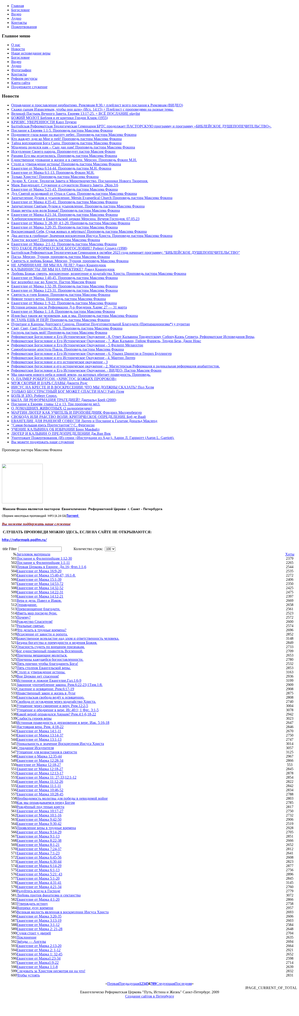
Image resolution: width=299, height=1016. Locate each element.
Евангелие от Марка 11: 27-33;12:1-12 (46, 777)
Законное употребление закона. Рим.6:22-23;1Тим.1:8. (60, 685)
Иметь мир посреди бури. (37, 613)
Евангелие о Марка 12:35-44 (39, 756)
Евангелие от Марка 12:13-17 (40, 773)
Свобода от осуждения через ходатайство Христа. (56, 702)
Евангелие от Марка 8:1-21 (38, 845)
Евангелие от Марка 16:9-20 (39, 571)
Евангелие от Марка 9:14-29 (39, 832)
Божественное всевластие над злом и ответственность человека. (68, 638)
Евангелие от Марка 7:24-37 (39, 849)
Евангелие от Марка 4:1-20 (38, 899)
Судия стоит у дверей (34, 933)
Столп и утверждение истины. (41, 672)
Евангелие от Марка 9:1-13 (38, 836)
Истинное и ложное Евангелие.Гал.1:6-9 (49, 680)
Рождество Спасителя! (35, 622)
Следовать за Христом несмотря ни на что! (51, 971)
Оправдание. (27, 605)
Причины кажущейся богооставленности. (50, 659)
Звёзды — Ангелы (31, 941)
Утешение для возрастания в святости (47, 752)
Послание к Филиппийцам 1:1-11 (43, 563)
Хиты (289, 554)
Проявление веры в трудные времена (46, 828)
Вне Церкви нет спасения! (38, 676)
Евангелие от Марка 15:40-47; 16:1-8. (46, 575)
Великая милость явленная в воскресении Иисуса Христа (63, 912)
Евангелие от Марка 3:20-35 (39, 916)
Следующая (165, 984)
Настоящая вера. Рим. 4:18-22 (40, 727)
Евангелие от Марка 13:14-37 (40, 735)
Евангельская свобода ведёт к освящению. (50, 697)
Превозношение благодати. (38, 609)
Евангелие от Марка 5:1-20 (38, 878)
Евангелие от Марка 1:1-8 (37, 967)
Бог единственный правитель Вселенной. (50, 651)
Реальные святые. (31, 626)
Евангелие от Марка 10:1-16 (39, 815)
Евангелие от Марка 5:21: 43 (39, 874)
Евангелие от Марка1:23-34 (39, 958)
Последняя (183, 984)
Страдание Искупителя (35, 748)
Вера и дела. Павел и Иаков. (39, 600)
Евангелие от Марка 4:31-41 (39, 883)
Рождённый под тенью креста (40, 807)
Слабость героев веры (34, 718)
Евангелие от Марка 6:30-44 (39, 862)
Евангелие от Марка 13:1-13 (39, 739)
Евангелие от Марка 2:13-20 (39, 946)
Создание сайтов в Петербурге (149, 996)
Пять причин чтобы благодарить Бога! (47, 664)
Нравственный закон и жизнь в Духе (46, 693)
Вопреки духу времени (35, 908)
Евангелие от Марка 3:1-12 (38, 925)
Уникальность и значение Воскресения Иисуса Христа (60, 744)
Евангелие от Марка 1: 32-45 (39, 954)
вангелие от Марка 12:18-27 (39, 765)
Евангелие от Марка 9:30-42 (39, 824)
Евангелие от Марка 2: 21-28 (39, 929)
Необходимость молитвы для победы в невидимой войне (62, 798)
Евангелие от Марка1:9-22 (38, 963)
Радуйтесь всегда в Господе (38, 891)
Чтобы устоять (28, 975)
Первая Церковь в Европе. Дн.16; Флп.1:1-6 (51, 567)
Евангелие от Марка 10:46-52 (40, 790)
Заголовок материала (33, 554)
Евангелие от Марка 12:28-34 (40, 760)
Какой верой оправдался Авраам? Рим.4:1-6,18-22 (56, 714)
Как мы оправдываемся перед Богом (46, 803)
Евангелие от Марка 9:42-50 (39, 819)
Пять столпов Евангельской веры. (44, 668)
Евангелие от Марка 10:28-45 (40, 794)
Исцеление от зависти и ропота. (42, 634)
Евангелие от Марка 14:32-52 (40, 588)
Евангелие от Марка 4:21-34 (39, 887)
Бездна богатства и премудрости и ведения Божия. (57, 643)
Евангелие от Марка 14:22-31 (40, 592)
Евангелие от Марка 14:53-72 (40, 584)
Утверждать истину (32, 904)
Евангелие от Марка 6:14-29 (39, 866)
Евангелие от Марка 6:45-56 (39, 857)
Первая (113, 984)
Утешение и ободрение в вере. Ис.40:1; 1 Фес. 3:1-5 (58, 710)
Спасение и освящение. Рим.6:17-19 (45, 689)
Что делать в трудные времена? (41, 630)
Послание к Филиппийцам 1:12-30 (44, 558)
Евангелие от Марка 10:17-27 (40, 811)
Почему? (24, 617)
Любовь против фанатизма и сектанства (49, 895)
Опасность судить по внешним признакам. (51, 647)
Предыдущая (129, 984)
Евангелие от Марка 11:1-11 (39, 786)
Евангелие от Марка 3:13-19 (39, 920)
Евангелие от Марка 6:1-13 (38, 870)
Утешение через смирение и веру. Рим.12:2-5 (52, 706)
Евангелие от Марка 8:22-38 (39, 840)
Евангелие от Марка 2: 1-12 (39, 950)
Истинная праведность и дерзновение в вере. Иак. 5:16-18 (63, 723)
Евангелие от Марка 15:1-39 (39, 579)
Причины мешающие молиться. (42, 655)
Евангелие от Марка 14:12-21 (40, 596)
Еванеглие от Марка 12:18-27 (40, 769)
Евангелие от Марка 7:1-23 (38, 853)
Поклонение (26, 937)
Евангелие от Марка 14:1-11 (39, 731)
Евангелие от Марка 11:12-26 (40, 782)
